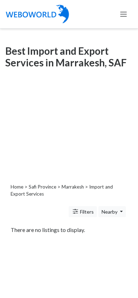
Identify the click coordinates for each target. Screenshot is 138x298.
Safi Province (42, 187)
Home (17, 187)
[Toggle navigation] (123, 14)
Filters (86, 212)
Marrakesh (73, 187)
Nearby (110, 212)
